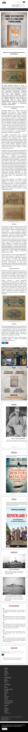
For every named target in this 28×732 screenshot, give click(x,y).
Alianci (5, 678)
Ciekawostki (6, 677)
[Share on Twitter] (5, 343)
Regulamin (6, 707)
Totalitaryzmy (6, 670)
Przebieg (5, 668)
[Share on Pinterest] (7, 343)
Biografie (6, 696)
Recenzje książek (7, 700)
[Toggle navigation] (3, 9)
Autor (5, 704)
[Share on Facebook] (3, 343)
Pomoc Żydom (6, 693)
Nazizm (5, 671)
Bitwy (5, 683)
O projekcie (6, 706)
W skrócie (6, 669)
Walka (5, 692)
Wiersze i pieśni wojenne (8, 699)
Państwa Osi (6, 679)
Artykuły (5, 676)
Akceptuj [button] (4, 728)
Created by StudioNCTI (4, 717)
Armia (5, 691)
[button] (10, 489)
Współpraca (6, 705)
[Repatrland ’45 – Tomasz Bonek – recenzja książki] (14, 522)
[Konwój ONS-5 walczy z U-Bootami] (14, 583)
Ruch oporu (6, 690)
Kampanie (6, 684)
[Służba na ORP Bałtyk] (14, 558)
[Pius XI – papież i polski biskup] (14, 422)
